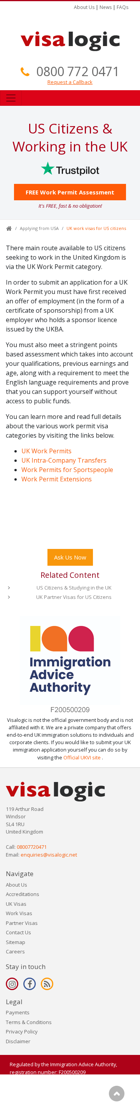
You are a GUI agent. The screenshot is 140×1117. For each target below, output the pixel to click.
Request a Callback (70, 82)
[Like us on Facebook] (29, 984)
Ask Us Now (70, 557)
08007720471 (32, 846)
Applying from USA (39, 228)
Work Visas (19, 913)
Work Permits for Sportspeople (67, 469)
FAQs (122, 7)
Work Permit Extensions (56, 479)
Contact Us (18, 932)
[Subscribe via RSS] (47, 984)
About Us (84, 7)
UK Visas (16, 903)
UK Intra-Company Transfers (64, 460)
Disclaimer (18, 1041)
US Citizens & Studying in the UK (74, 587)
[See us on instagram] (12, 984)
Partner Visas (22, 922)
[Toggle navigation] (11, 98)
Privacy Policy (22, 1031)
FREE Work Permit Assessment (70, 192)
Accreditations (22, 894)
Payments (18, 1012)
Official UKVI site (82, 757)
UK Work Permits (46, 451)
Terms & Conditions (29, 1022)
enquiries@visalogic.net (49, 854)
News (106, 7)
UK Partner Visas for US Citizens (74, 596)
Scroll (116, 1093)
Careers (15, 951)
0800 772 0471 (77, 71)
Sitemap (15, 942)
